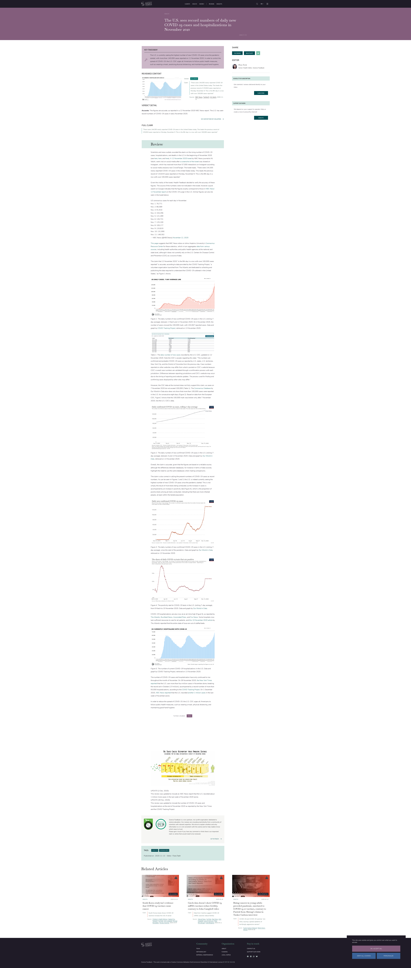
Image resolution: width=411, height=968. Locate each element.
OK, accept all (376, 949)
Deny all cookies (364, 956)
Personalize (388, 956)
